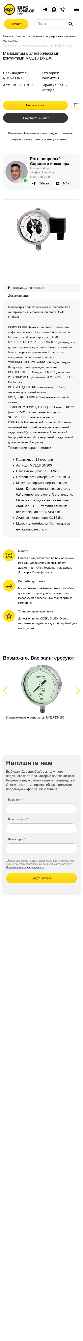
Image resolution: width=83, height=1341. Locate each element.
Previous (7, 690)
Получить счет (36, 105)
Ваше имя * (15, 799)
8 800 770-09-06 (40, 176)
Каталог (16, 23)
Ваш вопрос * (17, 839)
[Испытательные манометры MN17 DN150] (41, 697)
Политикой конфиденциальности (25, 867)
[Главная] (19, 9)
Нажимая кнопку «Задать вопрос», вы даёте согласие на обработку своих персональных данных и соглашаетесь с (40, 862)
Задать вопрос (41, 878)
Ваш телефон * (18, 819)
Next (77, 690)
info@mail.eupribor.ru (43, 172)
